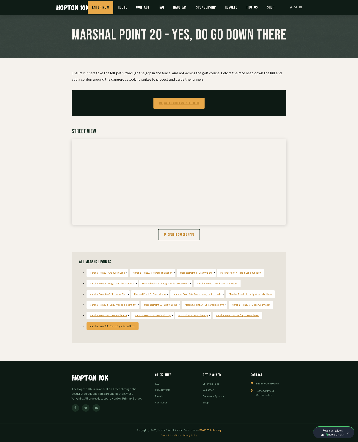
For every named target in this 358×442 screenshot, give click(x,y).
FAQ (161, 7)
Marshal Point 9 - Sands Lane (150, 294)
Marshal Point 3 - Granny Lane (196, 273)
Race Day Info (162, 390)
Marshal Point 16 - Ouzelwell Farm (108, 315)
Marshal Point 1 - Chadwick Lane (107, 273)
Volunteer (208, 390)
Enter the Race (211, 384)
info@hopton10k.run (267, 384)
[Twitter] (295, 7)
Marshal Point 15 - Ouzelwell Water (251, 305)
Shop (270, 7)
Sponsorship (206, 7)
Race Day (180, 7)
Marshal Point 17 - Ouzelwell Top (153, 315)
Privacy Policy (190, 435)
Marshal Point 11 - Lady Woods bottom (250, 294)
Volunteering (214, 430)
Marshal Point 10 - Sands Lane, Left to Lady (197, 294)
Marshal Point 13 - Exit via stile (160, 305)
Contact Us (161, 403)
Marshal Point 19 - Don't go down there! (237, 315)
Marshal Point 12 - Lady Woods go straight (113, 305)
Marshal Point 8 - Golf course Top (108, 294)
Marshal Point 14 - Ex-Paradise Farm (204, 305)
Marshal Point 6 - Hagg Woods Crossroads (165, 284)
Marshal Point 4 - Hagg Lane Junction (240, 273)
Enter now (100, 7)
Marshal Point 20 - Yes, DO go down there (112, 326)
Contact (143, 7)
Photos (252, 7)
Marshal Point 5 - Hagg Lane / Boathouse (112, 284)
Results (231, 7)
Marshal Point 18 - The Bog (193, 315)
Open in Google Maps (181, 235)
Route (122, 7)
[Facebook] (291, 7)
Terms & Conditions (171, 435)
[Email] (300, 7)
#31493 (202, 430)
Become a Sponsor (213, 396)
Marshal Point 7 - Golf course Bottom (217, 284)
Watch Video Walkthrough (181, 103)
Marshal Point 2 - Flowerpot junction (152, 273)
